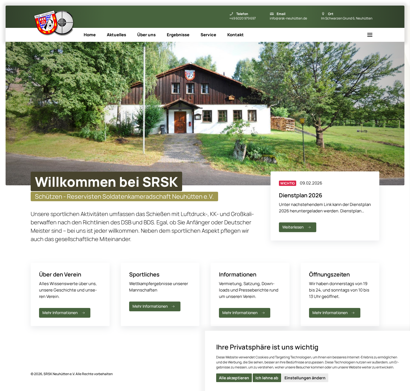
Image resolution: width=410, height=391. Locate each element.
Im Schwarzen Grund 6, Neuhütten (346, 18)
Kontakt (235, 35)
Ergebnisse (178, 35)
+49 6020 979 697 (242, 18)
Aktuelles (116, 35)
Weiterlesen (292, 227)
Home (90, 35)
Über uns (146, 35)
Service (208, 35)
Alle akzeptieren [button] (234, 377)
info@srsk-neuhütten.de (288, 18)
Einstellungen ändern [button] (304, 377)
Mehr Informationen (60, 312)
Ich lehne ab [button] (266, 377)
